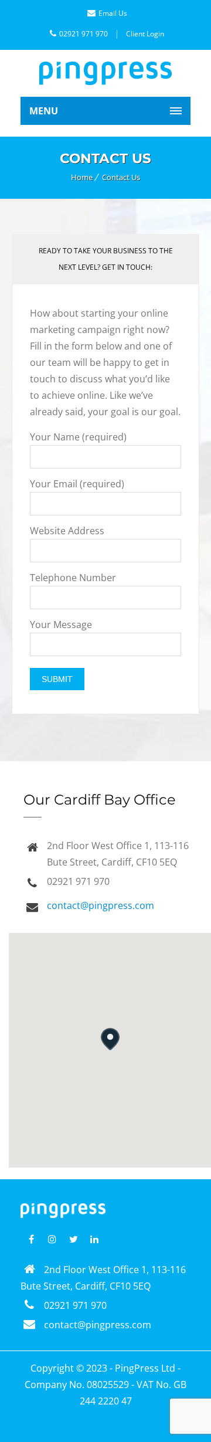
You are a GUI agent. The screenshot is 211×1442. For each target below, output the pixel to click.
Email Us (112, 13)
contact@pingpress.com (100, 905)
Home (82, 177)
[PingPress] (105, 73)
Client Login (145, 34)
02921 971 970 (83, 34)
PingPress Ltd (145, 1368)
